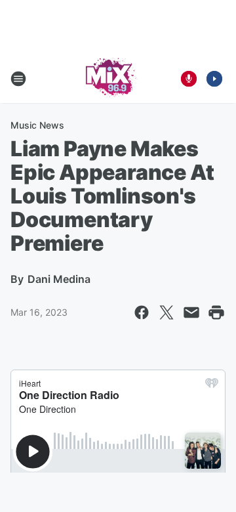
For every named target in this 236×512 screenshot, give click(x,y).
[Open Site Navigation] (18, 79)
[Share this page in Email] (191, 312)
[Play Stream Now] (214, 79)
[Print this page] (216, 312)
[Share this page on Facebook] (141, 312)
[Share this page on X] (166, 312)
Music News (37, 125)
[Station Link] (109, 79)
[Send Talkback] (189, 79)
